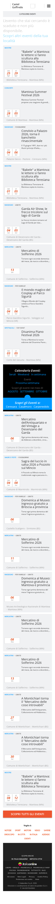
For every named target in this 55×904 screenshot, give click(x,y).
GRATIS (18, 205)
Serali (12, 374)
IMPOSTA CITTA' (36, 859)
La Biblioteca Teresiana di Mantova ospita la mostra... (32, 67)
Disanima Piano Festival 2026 (32, 333)
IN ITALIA (33, 834)
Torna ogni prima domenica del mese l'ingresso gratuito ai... (34, 512)
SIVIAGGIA (12, 873)
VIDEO (37, 830)
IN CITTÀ (21, 834)
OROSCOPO (9, 834)
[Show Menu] (48, 6)
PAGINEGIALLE (26, 867)
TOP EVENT (20, 328)
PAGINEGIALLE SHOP (41, 867)
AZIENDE (46, 834)
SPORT (18, 830)
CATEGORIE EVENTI (27, 14)
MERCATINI (9, 247)
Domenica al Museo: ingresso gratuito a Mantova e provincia (35, 581)
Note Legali (22, 877)
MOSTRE (8, 48)
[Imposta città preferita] (7, 6)
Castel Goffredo (17, 6)
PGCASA (12, 870)
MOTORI (27, 830)
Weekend (23, 374)
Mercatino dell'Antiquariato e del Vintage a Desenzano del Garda (34, 426)
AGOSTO (13, 391)
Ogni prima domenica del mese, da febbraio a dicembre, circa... (34, 438)
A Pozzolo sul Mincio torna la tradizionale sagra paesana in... (34, 473)
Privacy (32, 877)
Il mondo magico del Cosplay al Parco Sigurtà (35, 293)
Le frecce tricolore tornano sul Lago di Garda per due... (34, 221)
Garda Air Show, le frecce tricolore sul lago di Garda (34, 212)
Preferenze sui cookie (24, 879)
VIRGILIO (16, 867)
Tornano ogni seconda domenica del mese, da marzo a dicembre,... (35, 260)
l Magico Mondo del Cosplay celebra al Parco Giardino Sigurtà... (33, 304)
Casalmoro (25, 406)
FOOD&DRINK (20, 127)
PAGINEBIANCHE (23, 870)
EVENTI (27, 838)
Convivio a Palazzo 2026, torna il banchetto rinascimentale (34, 136)
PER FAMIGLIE (20, 286)
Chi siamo (11, 877)
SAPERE (47, 830)
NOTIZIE (8, 830)
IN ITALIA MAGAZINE (19, 859)
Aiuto (37, 879)
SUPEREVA (43, 873)
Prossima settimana (27, 383)
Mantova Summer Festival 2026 (34, 93)
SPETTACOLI (9, 328)
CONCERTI (9, 88)
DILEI (44, 870)
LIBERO (8, 867)
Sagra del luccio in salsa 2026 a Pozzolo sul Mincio (35, 464)
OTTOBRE (41, 391)
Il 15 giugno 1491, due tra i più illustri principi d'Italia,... (34, 146)
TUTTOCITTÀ (35, 870)
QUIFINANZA (21, 873)
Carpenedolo (41, 406)
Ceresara (11, 406)
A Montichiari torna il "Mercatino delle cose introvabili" (35, 701)
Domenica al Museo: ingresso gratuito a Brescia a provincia (35, 503)
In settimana (38, 374)
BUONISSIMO (33, 873)
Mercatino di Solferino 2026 (31, 252)
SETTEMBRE (27, 391)
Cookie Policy (43, 877)
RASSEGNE (9, 127)
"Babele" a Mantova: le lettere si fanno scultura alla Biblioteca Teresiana (35, 57)
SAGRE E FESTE (10, 457)
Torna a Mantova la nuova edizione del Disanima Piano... (34, 341)
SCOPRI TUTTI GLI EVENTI (27, 814)
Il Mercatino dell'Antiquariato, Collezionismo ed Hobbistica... (34, 711)
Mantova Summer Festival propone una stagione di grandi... (35, 101)
